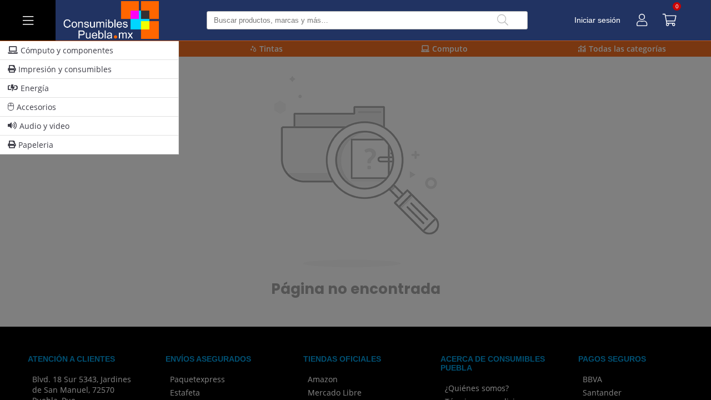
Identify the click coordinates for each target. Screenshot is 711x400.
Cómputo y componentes (67, 50)
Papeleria (35, 144)
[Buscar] (502, 20)
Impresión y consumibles (65, 69)
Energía (35, 88)
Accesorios (36, 107)
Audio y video (44, 126)
